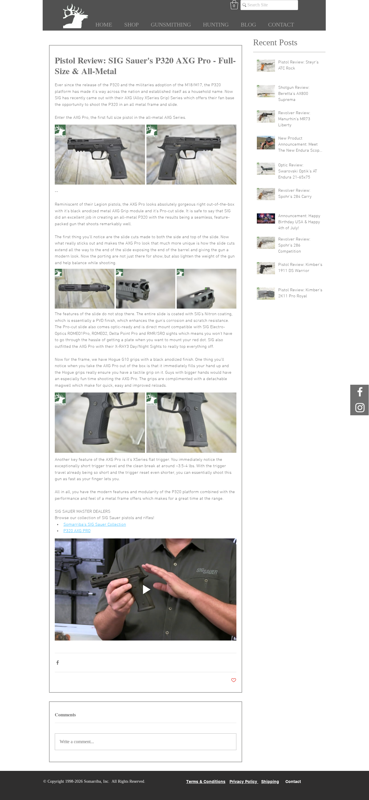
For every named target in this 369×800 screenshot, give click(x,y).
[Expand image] (100, 154)
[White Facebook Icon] (360, 392)
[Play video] (145, 589)
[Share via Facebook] (57, 662)
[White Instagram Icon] (360, 407)
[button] (234, 4)
